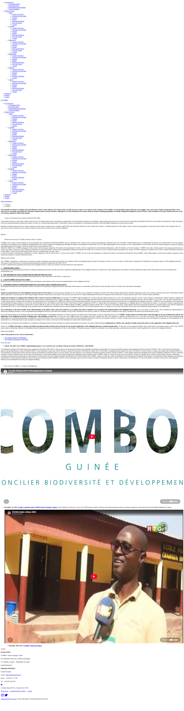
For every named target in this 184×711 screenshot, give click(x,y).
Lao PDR (11, 26)
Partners (14, 18)
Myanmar (11, 68)
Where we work (9, 11)
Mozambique (12, 54)
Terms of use (5, 691)
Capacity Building (13, 9)
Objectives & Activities (19, 16)
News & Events (17, 23)
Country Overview (18, 14)
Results (14, 19)
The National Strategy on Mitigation (15, 338)
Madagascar (12, 40)
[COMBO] (4, 100)
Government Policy (14, 4)
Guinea (10, 12)
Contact (14, 25)
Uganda (10, 80)
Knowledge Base (13, 6)
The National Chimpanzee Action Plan (16, 339)
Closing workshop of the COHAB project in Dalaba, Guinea (37, 507)
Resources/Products (18, 21)
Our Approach (9, 2)
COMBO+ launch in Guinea (32, 645)
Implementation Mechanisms (17, 7)
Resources (8, 93)
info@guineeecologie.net (13, 675)
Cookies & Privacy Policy (18, 691)
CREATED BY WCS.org (8, 699)
